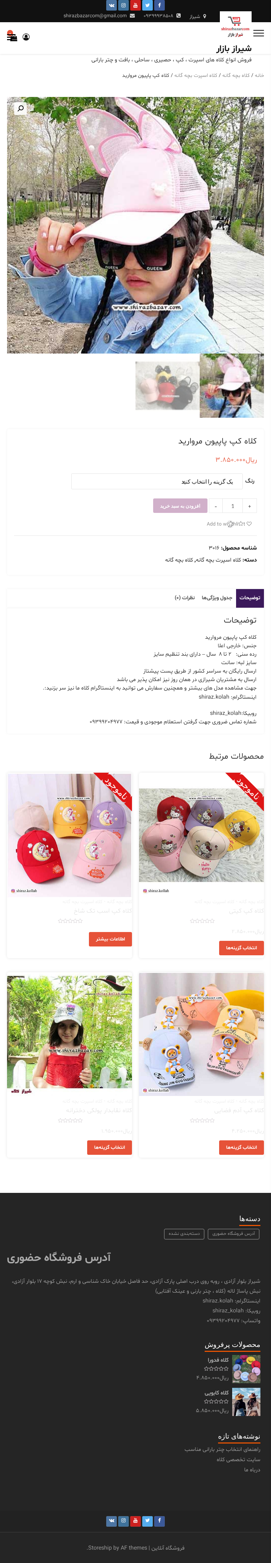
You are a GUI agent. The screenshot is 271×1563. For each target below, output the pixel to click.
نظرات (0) (185, 598)
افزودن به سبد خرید (180, 506)
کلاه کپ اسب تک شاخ (103, 911)
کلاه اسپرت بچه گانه (195, 75)
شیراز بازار (234, 49)
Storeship (100, 1548)
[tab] (250, 598)
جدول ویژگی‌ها (217, 598)
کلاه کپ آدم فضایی (239, 1110)
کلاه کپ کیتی (246, 911)
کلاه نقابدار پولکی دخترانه (99, 1110)
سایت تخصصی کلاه (238, 1460)
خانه (259, 75)
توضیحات (250, 598)
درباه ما (252, 1470)
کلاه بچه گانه (236, 75)
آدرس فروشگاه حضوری (233, 1234)
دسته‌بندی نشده (184, 1234)
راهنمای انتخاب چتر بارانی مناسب (222, 1449)
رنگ (249, 481)
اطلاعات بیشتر (110, 939)
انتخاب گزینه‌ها (241, 948)
